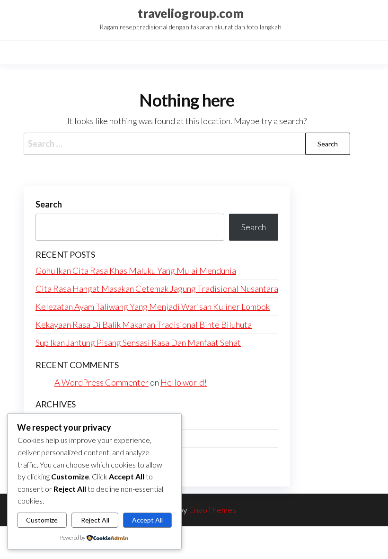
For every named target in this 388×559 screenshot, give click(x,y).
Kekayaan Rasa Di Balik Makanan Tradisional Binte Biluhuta (143, 324)
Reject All (95, 520)
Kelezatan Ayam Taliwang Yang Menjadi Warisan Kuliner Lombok (152, 306)
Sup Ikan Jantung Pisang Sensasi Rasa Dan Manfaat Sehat (138, 342)
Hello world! (183, 382)
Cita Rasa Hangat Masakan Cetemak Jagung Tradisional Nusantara (156, 288)
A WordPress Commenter (101, 382)
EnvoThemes (212, 510)
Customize (42, 520)
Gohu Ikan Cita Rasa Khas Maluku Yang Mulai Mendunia (135, 270)
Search (48, 204)
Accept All (147, 520)
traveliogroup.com (191, 13)
